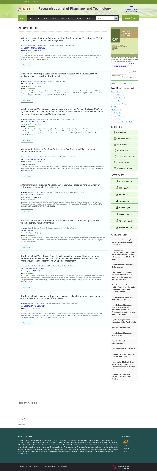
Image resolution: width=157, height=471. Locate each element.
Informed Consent (117, 95)
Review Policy (116, 119)
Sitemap (64, 466)
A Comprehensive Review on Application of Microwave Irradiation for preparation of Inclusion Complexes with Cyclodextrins (60, 186)
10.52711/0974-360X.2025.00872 (34, 268)
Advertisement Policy (118, 104)
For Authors (66, 18)
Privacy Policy (115, 101)
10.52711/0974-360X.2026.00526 (34, 306)
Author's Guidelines (124, 139)
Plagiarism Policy (116, 110)
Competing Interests (118, 98)
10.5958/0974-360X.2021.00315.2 (34, 159)
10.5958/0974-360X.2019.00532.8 (34, 84)
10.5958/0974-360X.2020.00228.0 (34, 121)
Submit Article (130, 18)
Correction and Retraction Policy (122, 122)
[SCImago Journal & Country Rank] (122, 84)
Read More (27, 65)
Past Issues (34, 18)
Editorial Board (49, 18)
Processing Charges (122, 162)
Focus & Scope (116, 92)
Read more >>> (133, 63)
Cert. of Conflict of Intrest (126, 156)
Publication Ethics (117, 113)
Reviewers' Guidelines (118, 116)
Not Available (28, 230)
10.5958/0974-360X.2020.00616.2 (34, 48)
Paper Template (121, 145)
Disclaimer (114, 107)
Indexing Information (124, 168)
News (89, 18)
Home (22, 18)
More (79, 18)
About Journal (24, 2)
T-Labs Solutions (124, 468)
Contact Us (36, 2)
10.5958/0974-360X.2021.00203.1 (34, 195)
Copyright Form (122, 151)
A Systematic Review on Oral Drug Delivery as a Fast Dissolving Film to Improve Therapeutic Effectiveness (57, 150)
